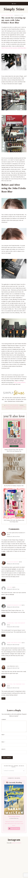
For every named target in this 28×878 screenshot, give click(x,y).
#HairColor (15, 406)
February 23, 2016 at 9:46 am (13, 607)
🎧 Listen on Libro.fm (14, 828)
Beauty (3, 15)
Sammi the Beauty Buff (14, 642)
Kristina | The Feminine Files (16, 684)
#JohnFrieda (22, 406)
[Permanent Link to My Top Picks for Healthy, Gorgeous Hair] (14, 483)
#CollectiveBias (6, 406)
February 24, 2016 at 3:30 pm (13, 644)
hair (21, 408)
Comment (3, 719)
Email (3, 741)
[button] (14, 3)
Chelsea (9, 587)
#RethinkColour (10, 408)
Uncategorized (9, 15)
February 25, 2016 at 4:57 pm (13, 668)
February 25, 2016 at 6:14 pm (13, 687)
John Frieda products (19, 382)
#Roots (17, 408)
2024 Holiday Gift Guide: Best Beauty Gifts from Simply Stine (14, 521)
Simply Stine (14, 9)
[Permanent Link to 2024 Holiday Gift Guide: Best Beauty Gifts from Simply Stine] (14, 518)
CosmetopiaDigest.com (14, 605)
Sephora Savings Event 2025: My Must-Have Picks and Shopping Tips (14, 450)
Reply (3, 554)
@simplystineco (16, 842)
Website (3, 749)
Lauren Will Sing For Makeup (16, 623)
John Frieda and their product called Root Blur (13, 48)
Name (3, 734)
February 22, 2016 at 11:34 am (13, 536)
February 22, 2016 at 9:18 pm (13, 563)
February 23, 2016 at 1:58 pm (13, 626)
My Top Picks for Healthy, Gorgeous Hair (14, 485)
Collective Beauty (13, 561)
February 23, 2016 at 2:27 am (13, 589)
